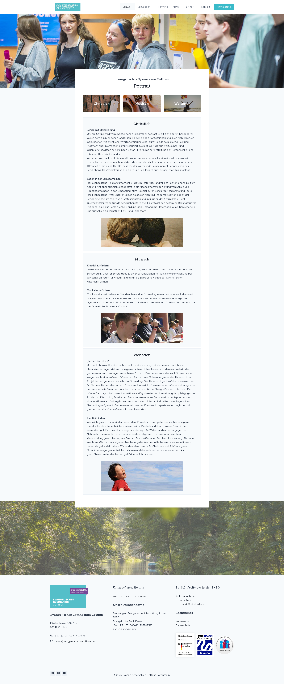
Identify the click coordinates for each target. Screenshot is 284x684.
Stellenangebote (185, 596)
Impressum (182, 621)
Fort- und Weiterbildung (190, 604)
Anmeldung (224, 6)
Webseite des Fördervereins (129, 596)
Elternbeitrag (183, 600)
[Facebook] (52, 673)
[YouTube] (64, 673)
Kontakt (205, 6)
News (176, 6)
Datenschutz (183, 625)
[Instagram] (58, 673)
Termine (163, 6)
